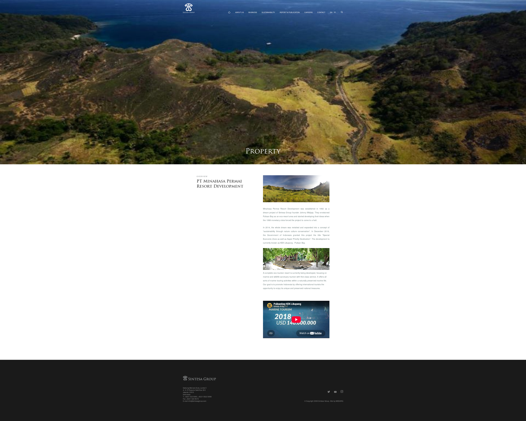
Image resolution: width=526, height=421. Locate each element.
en (331, 12)
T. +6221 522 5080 (190, 396)
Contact (321, 12)
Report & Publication (290, 12)
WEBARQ (339, 401)
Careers (308, 12)
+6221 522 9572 (192, 399)
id (335, 12)
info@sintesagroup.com (197, 401)
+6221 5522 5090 (205, 396)
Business (252, 12)
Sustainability (268, 12)
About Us (239, 12)
